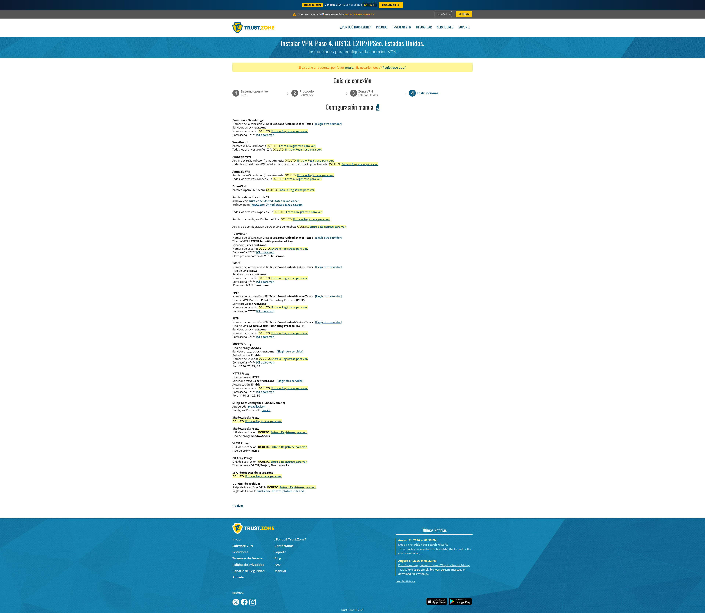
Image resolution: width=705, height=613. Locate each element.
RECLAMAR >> (391, 5)
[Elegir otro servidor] (328, 124)
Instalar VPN (402, 27)
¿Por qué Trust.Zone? (355, 27)
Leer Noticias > (405, 581)
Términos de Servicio (247, 558)
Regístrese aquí (394, 67)
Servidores (445, 27)
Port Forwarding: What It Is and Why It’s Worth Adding (434, 565)
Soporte (464, 27)
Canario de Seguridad (248, 571)
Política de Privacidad (248, 565)
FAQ (277, 565)
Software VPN (242, 546)
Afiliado (238, 577)
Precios (381, 27)
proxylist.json (256, 406)
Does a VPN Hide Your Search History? (423, 544)
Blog (277, 558)
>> (359, 14)
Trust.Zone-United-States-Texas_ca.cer (274, 201)
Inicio (236, 539)
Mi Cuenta (463, 14)
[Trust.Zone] (253, 28)
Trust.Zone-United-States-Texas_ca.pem (276, 204)
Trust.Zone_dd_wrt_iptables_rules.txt (280, 491)
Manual (280, 571)
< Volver (237, 505)
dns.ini (266, 410)
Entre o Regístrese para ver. (289, 131)
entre (349, 67)
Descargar (424, 27)
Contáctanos (283, 546)
